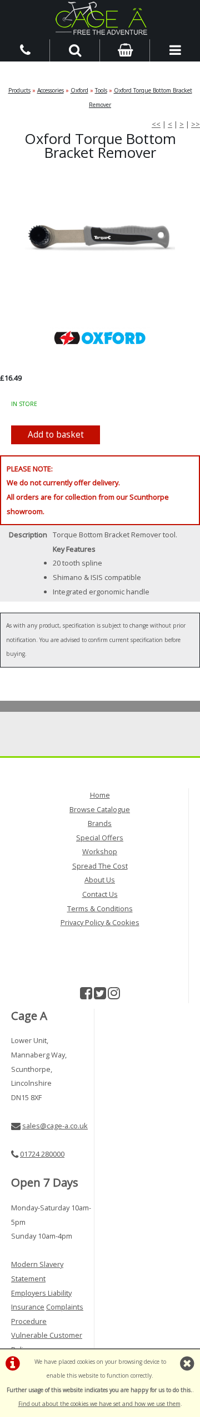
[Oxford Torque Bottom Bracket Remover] (100, 235)
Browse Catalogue (99, 809)
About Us (99, 880)
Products (19, 90)
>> (195, 124)
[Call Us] (25, 49)
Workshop (99, 851)
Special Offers (99, 838)
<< (156, 124)
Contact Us (100, 894)
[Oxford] (100, 338)
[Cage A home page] (100, 18)
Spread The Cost (100, 866)
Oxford (79, 90)
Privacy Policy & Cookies (100, 922)
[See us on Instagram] (114, 995)
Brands (100, 823)
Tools (101, 90)
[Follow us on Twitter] (100, 995)
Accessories (50, 90)
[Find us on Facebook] (86, 995)
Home (100, 795)
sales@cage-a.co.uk (55, 1126)
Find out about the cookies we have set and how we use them (99, 1404)
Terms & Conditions (100, 908)
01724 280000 (42, 1154)
